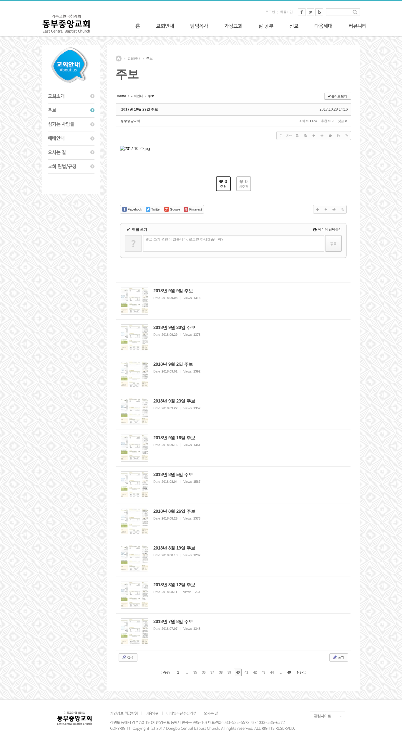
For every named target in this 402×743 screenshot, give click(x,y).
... (186, 672)
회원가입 (286, 12)
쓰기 (340, 657)
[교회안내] (165, 26)
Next (301, 672)
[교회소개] (71, 96)
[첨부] (347, 135)
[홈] (137, 26)
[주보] (71, 110)
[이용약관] (152, 713)
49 (289, 672)
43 (263, 672)
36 (203, 672)
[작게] (305, 135)
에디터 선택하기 (329, 229)
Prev (166, 672)
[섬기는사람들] (71, 125)
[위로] (314, 135)
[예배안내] (71, 138)
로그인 (270, 12)
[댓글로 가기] (330, 135)
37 (212, 672)
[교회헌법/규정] (71, 167)
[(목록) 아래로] (322, 135)
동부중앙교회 (130, 121)
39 (229, 672)
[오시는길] (71, 153)
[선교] (293, 26)
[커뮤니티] (357, 26)
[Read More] (233, 301)
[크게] (297, 135)
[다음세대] (323, 26)
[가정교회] (233, 26)
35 (195, 672)
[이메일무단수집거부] (181, 713)
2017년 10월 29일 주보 (139, 109)
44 (272, 672)
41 (246, 672)
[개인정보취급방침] (126, 713)
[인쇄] (338, 135)
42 (255, 672)
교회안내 (133, 58)
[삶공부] (265, 26)
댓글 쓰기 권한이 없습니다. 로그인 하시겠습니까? (184, 239)
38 (220, 672)
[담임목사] (199, 26)
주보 (149, 58)
